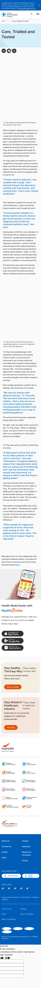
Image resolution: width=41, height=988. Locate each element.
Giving (24, 860)
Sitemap (23, 909)
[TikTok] (22, 889)
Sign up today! (13, 687)
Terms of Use (6, 909)
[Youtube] (28, 889)
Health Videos (30, 876)
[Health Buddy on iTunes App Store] (13, 634)
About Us (6, 841)
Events (5, 852)
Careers (25, 841)
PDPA (4, 914)
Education (26, 846)
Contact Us (6, 846)
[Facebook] (4, 889)
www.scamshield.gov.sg (26, 8)
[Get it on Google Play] (13, 641)
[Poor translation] (7, 958)
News (4, 857)
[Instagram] (10, 889)
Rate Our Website (27, 914)
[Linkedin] (16, 889)
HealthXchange (13, 876)
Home (3, 21)
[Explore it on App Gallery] (13, 648)
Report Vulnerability (9, 919)
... (8, 21)
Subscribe (11, 727)
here (18, 565)
